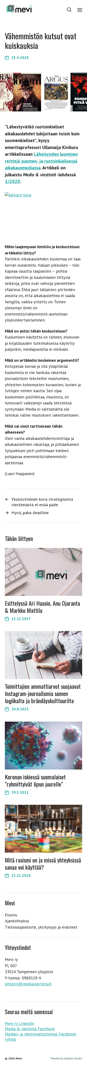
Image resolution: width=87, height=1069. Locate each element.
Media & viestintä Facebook (30, 1028)
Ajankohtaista (17, 921)
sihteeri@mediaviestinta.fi (28, 984)
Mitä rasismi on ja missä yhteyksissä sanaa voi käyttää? (43, 863)
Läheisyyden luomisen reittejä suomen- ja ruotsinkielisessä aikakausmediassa (41, 161)
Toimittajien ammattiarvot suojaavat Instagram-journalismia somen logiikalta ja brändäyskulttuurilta (43, 693)
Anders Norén (73, 1058)
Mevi (19, 1058)
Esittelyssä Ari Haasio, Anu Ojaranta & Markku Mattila (42, 607)
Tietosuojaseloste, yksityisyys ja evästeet (41, 927)
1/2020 (12, 181)
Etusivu (11, 915)
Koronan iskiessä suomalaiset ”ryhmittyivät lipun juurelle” (35, 780)
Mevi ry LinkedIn (19, 1023)
